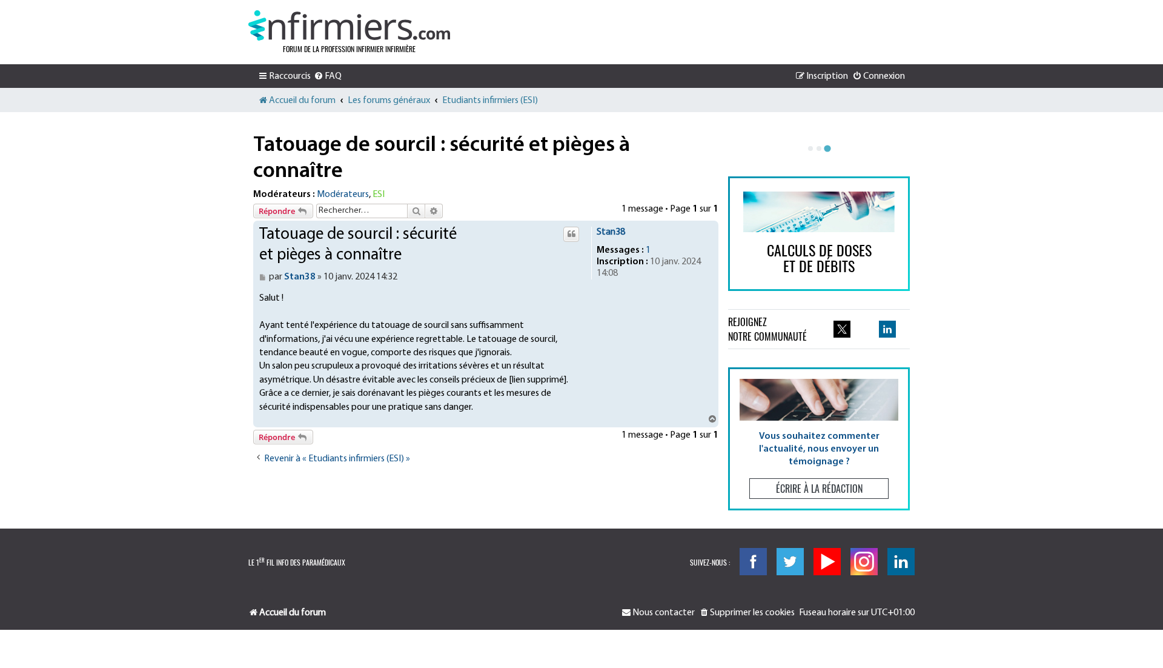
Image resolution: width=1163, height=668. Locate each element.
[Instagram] (864, 561)
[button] (819, 438)
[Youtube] (827, 561)
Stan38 (611, 232)
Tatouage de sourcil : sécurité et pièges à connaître (441, 158)
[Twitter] (790, 561)
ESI (379, 194)
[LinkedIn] (901, 561)
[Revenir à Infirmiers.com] (349, 25)
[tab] (810, 148)
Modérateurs (343, 194)
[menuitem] (328, 76)
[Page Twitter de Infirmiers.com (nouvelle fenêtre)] (841, 329)
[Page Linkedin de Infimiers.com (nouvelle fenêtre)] (887, 329)
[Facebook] (753, 561)
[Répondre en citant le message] (571, 234)
